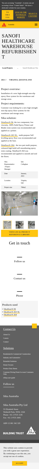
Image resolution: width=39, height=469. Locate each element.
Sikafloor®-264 (7, 145)
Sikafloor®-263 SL (12, 312)
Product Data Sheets (10, 368)
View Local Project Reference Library (19, 233)
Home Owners (8, 365)
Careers (5, 338)
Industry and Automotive (11, 358)
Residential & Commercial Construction (17, 354)
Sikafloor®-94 (7, 122)
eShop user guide (9, 378)
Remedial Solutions (10, 361)
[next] (36, 225)
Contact (6, 342)
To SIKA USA (7, 14)
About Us (6, 334)
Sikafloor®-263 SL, (9, 135)
